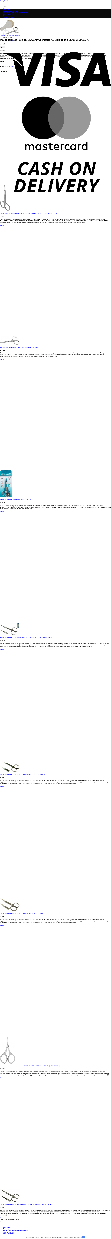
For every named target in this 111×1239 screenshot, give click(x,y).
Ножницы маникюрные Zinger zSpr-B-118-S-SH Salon (15, 499)
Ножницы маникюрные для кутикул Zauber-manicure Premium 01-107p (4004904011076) (26, 637)
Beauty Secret (4, 1)
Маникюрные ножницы (10, 11)
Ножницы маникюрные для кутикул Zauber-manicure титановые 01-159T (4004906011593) (26, 1204)
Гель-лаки (6, 9)
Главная (2, 35)
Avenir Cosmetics (9, 66)
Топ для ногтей (8, 1235)
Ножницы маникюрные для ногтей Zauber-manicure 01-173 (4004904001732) (22, 913)
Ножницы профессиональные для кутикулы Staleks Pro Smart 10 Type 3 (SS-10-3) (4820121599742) (29, 213)
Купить (2, 47)
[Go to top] (0, 1221)
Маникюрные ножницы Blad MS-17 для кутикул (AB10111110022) (19, 347)
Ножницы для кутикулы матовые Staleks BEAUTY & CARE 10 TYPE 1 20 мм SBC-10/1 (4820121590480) (30, 1066)
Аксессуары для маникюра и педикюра (16, 12)
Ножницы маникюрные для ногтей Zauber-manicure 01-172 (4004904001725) (22, 774)
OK (83, 1237)
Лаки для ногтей (8, 1232)
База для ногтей (8, 1233)
